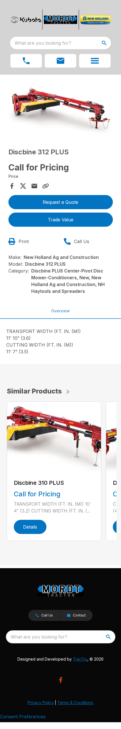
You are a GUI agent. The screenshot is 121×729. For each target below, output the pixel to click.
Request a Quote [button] (60, 202)
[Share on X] (23, 186)
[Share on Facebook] (11, 186)
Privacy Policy (41, 702)
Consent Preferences (23, 716)
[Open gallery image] (60, 106)
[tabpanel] (60, 107)
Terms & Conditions (75, 702)
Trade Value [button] (60, 219)
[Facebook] (60, 680)
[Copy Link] (45, 186)
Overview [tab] (60, 310)
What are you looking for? (43, 43)
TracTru (80, 659)
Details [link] (30, 527)
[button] (26, 61)
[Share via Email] (34, 186)
